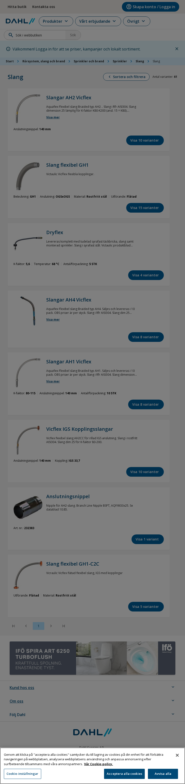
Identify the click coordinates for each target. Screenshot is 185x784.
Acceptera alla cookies (124, 773)
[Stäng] (177, 755)
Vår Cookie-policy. (98, 764)
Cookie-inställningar (23, 773)
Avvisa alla (163, 773)
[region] (92, 766)
